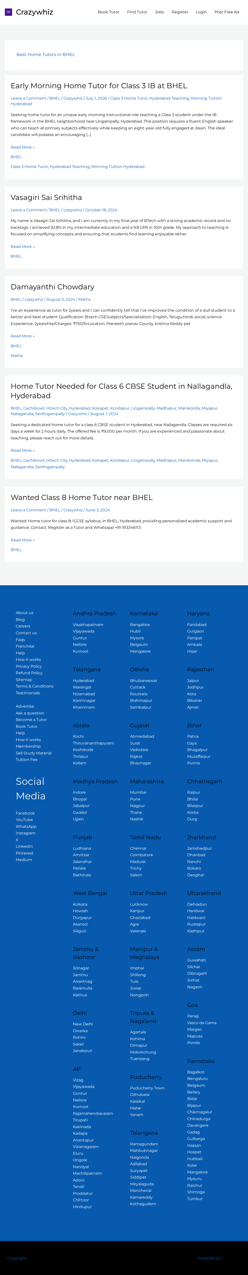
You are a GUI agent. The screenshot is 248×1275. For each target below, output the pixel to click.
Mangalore (140, 651)
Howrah (80, 911)
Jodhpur (195, 687)
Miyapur (209, 408)
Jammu (80, 975)
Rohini (79, 1037)
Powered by (209, 1258)
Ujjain (78, 819)
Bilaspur (195, 805)
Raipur (193, 792)
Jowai (135, 988)
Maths (84, 299)
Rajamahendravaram (93, 1113)
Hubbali (194, 1158)
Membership (28, 746)
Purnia (193, 763)
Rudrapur (196, 924)
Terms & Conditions (34, 686)
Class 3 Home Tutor (128, 98)
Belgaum (139, 644)
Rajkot (136, 756)
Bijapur (194, 1105)
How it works (28, 659)
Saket (78, 1044)
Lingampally (143, 408)
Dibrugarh (197, 973)
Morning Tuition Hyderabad (118, 166)
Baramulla (82, 988)
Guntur (80, 638)
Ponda (193, 1042)
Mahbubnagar (144, 1150)
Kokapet (100, 408)
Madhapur (166, 408)
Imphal (137, 968)
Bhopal (80, 799)
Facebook (25, 813)
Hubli (135, 631)
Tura (134, 981)
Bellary (193, 1092)
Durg (192, 819)
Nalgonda (139, 1157)
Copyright (17, 1258)
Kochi (78, 736)
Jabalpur (81, 805)
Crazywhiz (34, 12)
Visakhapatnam (88, 624)
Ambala (194, 644)
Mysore (137, 638)
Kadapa (80, 1133)
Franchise (25, 646)
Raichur (194, 1185)
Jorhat (193, 980)
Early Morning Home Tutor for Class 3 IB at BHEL (99, 85)
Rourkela (138, 694)
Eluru (78, 1153)
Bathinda (82, 875)
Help (20, 653)
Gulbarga (196, 1138)
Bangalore (140, 624)
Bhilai (192, 799)
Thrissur (80, 756)
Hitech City (56, 408)
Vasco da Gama (202, 1023)
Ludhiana (82, 848)
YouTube (24, 819)
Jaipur (193, 680)
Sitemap (24, 679)
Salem (136, 875)
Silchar (193, 967)
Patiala (79, 868)
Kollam (79, 763)
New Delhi (83, 1024)
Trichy (136, 868)
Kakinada (82, 1127)
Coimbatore (141, 855)
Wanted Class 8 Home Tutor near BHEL (82, 497)
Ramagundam (144, 1144)
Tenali (78, 1186)
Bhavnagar (140, 763)
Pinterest (25, 853)
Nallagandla (22, 414)
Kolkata (80, 904)
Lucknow (139, 904)
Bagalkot (196, 1072)
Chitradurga (198, 1119)
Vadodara (139, 749)
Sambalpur (140, 707)
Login (201, 12)
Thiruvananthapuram (93, 743)
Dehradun (197, 904)
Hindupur (82, 1206)
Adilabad (138, 1164)
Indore (79, 792)
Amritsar (81, 855)
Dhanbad (196, 855)
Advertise (25, 706)
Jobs (159, 12)
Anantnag (82, 981)
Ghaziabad (140, 917)
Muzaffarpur (198, 756)
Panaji (193, 1016)
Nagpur (137, 805)
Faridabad (197, 624)
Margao (194, 1029)
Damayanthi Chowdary (52, 286)
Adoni (78, 1180)
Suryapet (139, 1170)
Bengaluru (197, 1078)
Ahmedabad (142, 736)
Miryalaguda (142, 1184)
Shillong (138, 975)
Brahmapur (141, 700)
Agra (134, 924)
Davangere (198, 1125)
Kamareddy (141, 1197)
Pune (135, 799)
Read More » (23, 147)
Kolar (192, 1165)
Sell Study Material (34, 753)
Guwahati (196, 960)
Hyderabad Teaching (169, 98)
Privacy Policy (29, 666)
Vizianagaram (86, 1146)
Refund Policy (29, 673)
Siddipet (138, 1177)
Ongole (80, 1160)
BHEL (54, 98)
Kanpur (137, 911)
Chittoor (81, 1200)
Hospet (194, 1152)
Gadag (193, 1132)
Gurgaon (195, 631)
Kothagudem (143, 1204)
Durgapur (82, 917)
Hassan (194, 1145)
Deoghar (195, 875)
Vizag (78, 1080)
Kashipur (195, 931)
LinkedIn (24, 846)
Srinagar (81, 968)
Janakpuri (82, 1050)
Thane (136, 812)
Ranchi (194, 861)
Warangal (82, 687)
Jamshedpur (199, 848)
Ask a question (30, 713)
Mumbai (138, 792)
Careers (23, 626)
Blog (20, 619)
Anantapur (83, 1140)
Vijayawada (83, 631)
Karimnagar (84, 700)
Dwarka (80, 1031)
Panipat (194, 638)
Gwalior (80, 812)
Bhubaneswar (143, 680)
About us (24, 612)
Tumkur (195, 1198)
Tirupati (80, 1120)
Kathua (80, 995)
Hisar (192, 651)
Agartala (138, 1032)
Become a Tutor (31, 719)
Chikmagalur (199, 1112)
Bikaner (194, 700)
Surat (135, 743)
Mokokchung (143, 1052)
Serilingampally (50, 414)
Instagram (26, 833)
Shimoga (196, 1192)
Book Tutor (108, 12)
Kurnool (80, 651)
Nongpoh (139, 995)
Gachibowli (34, 408)
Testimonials (28, 693)
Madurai (138, 861)
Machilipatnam (87, 1173)
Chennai (138, 848)
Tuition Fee (27, 759)
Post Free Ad (227, 12)
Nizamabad (84, 694)
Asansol (80, 924)
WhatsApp (26, 826)
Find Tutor (137, 12)
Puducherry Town (147, 1088)
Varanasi (138, 931)
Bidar (192, 1098)
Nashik (136, 819)
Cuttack (138, 687)
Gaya (192, 743)
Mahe (135, 1108)
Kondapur (120, 408)
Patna (193, 736)
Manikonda (189, 408)
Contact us (26, 633)
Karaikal (137, 1101)
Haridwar (196, 911)
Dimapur (138, 1045)
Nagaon (194, 987)
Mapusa (194, 1036)
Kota (191, 694)
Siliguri (79, 931)
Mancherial (140, 1190)
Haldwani (196, 917)
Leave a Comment (28, 98)
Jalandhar (82, 861)
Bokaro (194, 868)
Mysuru (194, 1178)
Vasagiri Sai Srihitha (46, 197)
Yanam (136, 1114)
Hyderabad (79, 408)
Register (180, 12)
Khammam (84, 707)
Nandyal (81, 1166)
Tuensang (139, 1058)
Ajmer (193, 707)
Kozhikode (83, 749)
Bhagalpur (197, 749)
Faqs (20, 639)
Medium (24, 859)
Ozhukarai (139, 1094)
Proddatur (83, 1193)
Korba (193, 812)
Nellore (80, 644)
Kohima (137, 1039)
